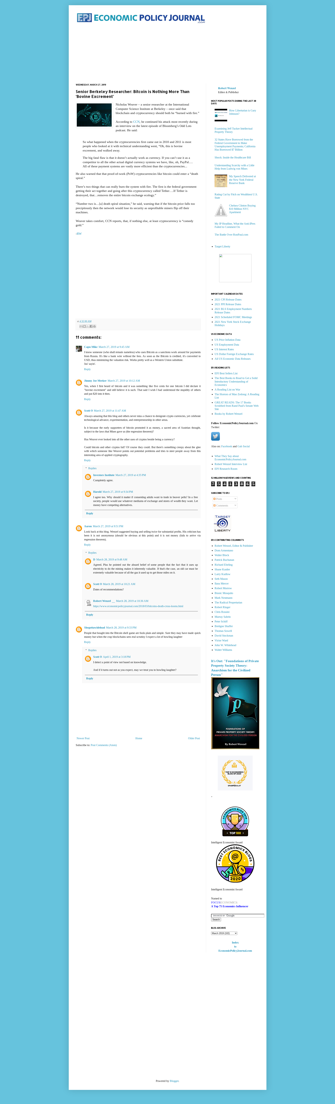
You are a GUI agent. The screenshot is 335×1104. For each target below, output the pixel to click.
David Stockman (224, 635)
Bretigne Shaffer (224, 626)
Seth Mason (221, 578)
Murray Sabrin (223, 616)
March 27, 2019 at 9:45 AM (114, 346)
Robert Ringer (222, 607)
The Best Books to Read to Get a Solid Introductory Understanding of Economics (236, 381)
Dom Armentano (224, 550)
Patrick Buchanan (224, 559)
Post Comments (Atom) (104, 745)
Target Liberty (222, 246)
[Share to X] (88, 326)
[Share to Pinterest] (94, 326)
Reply (87, 369)
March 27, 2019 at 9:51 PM (108, 526)
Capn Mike (91, 346)
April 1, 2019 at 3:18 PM (117, 656)
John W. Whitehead (225, 645)
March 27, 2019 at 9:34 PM (118, 491)
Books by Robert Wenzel (228, 413)
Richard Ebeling (224, 564)
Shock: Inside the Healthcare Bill (233, 157)
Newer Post (83, 738)
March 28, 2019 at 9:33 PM (121, 627)
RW (79, 233)
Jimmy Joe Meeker (95, 380)
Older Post (194, 738)
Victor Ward (221, 640)
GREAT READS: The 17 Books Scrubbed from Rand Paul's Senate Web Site (237, 406)
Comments (221, 505)
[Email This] (81, 326)
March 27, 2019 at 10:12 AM (124, 380)
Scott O (88, 410)
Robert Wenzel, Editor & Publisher (234, 545)
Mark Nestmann (223, 597)
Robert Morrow (223, 588)
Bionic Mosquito (224, 593)
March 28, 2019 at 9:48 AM (111, 559)
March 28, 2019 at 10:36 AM (132, 600)
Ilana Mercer (222, 583)
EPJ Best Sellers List (226, 373)
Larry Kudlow (222, 574)
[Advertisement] (167, 53)
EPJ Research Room (226, 468)
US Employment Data (227, 344)
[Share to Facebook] (91, 326)
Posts (218, 498)
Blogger (174, 1080)
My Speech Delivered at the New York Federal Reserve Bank (242, 179)
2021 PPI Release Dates (228, 304)
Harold (97, 491)
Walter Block (222, 555)
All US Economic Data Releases (233, 358)
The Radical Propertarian (228, 602)
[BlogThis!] (84, 326)
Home (138, 738)
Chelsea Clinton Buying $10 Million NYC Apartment (242, 209)
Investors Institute (103, 475)
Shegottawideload (94, 627)
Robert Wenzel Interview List (231, 464)
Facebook (226, 446)
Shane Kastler (222, 569)
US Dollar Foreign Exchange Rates (234, 354)
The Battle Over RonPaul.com (231, 234)
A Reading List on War (227, 389)
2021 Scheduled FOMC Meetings (233, 317)
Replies (92, 468)
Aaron (88, 526)
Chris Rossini (222, 611)
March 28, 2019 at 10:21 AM (119, 584)
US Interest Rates (224, 349)
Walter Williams (223, 649)
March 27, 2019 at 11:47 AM (110, 410)
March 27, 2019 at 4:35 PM (131, 475)
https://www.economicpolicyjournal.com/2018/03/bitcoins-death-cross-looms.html (138, 606)
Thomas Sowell (223, 630)
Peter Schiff (221, 621)
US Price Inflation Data (227, 339)
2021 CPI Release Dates (228, 299)
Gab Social (243, 446)
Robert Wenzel (102, 600)
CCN (136, 121)
